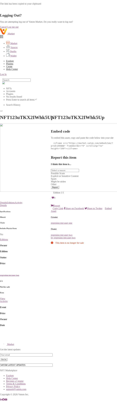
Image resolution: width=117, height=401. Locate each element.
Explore (10, 61)
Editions (11, 202)
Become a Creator (14, 381)
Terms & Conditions (16, 383)
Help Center (12, 378)
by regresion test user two (63, 237)
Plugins (9, 63)
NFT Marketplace (8, 370)
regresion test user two (9, 275)
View (2, 298)
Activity (18, 202)
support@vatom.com (16, 389)
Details (3, 202)
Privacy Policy (13, 386)
